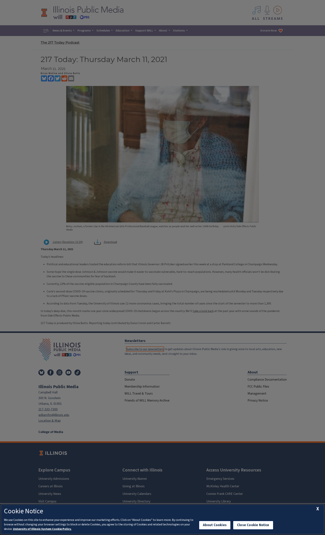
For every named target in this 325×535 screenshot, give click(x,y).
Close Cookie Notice (253, 525)
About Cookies (215, 525)
